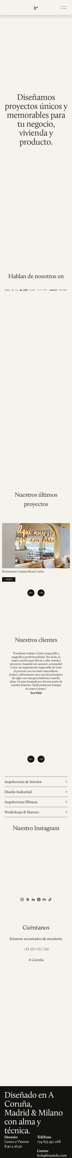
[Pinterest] (39, 899)
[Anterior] (31, 593)
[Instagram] (22, 899)
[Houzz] (27, 899)
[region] (36, 560)
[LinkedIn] (33, 899)
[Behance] (44, 899)
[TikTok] (50, 899)
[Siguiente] (41, 593)
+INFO (8, 579)
